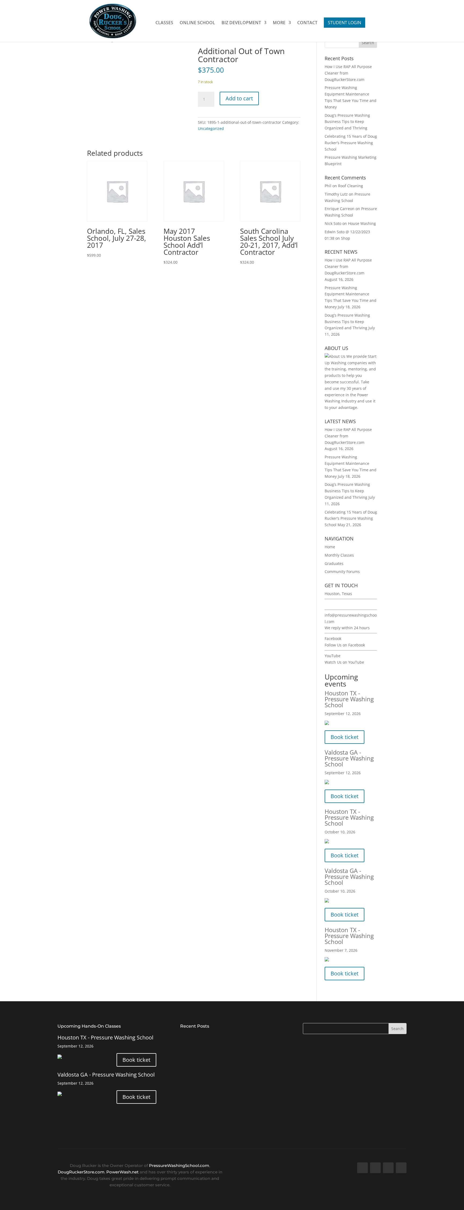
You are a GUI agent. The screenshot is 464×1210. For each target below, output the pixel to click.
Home (330, 546)
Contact (307, 23)
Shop (345, 238)
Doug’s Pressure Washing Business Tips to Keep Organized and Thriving (347, 122)
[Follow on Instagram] (401, 1167)
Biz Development (241, 23)
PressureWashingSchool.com (179, 1165)
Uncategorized (211, 128)
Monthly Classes (339, 555)
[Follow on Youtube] (388, 1167)
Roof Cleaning (350, 185)
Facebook (333, 638)
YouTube (332, 655)
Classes (164, 23)
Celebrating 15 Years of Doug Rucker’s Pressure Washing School (351, 143)
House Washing (362, 223)
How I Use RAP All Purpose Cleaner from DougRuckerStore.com (220, 1038)
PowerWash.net (122, 1171)
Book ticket (344, 737)
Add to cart (239, 98)
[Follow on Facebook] (362, 1167)
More (279, 23)
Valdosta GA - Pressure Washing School (349, 758)
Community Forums (342, 571)
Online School (197, 23)
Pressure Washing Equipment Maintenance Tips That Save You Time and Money (228, 1071)
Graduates (334, 563)
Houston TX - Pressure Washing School (349, 699)
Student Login (344, 23)
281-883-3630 (337, 604)
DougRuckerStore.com (81, 1171)
